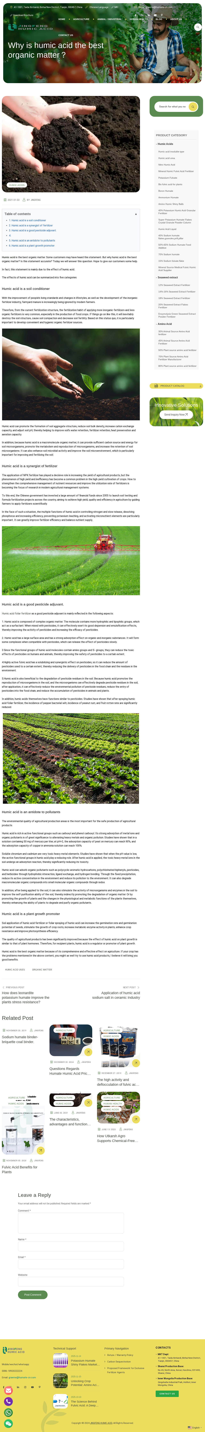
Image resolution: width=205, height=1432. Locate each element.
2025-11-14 (76, 1356)
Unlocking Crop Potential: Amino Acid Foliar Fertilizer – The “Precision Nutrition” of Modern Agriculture (85, 1383)
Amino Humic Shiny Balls (171, 204)
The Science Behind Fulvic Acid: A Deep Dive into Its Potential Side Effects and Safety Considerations (85, 1403)
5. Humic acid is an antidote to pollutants (32, 240)
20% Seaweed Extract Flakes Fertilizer (173, 306)
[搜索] (193, 106)
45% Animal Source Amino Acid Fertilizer (174, 342)
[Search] (198, 27)
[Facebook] (3, 1387)
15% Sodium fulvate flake (171, 261)
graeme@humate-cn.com (22, 1377)
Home (61, 19)
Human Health (112, 1103)
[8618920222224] (8, 1412)
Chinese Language (98, 7)
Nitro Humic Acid (166, 164)
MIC (116, 7)
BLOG (159, 19)
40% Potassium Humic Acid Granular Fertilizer (177, 212)
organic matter (42, 970)
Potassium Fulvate (167, 178)
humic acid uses (15, 970)
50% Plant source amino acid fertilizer (177, 350)
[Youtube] (32, 1387)
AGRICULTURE (81, 19)
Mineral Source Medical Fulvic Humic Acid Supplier (177, 268)
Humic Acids (17, 185)
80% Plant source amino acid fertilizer (177, 366)
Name (22, 1239)
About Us (176, 19)
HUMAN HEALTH (139, 19)
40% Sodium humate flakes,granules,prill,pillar (170, 237)
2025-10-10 (76, 1397)
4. (10, 235)
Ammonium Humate (168, 197)
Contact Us (167, 1394)
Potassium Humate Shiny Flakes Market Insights (84, 1362)
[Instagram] (25, 1387)
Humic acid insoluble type (171, 151)
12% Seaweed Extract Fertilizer (174, 285)
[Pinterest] (39, 1387)
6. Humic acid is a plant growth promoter (31, 245)
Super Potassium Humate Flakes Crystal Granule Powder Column (175, 221)
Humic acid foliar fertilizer (16, 613)
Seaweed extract (168, 277)
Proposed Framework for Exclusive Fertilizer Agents (125, 1370)
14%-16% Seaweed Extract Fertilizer (176, 291)
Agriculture (64, 1030)
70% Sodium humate (169, 254)
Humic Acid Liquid (167, 229)
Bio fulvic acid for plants (170, 184)
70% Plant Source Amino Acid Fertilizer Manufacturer (173, 358)
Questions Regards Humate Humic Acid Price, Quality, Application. (69, 1073)
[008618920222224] (8, 1401)
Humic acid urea (166, 158)
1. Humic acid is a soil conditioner (27, 220)
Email (22, 1257)
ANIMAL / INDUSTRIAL (109, 19)
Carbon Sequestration (119, 1361)
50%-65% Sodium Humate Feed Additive (174, 246)
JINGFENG (36, 200)
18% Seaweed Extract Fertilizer (174, 298)
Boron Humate (165, 191)
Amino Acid (165, 324)
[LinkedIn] (18, 1387)
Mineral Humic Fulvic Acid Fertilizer (176, 171)
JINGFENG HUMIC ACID (101, 1423)
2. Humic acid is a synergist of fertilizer (31, 225)
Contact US (65, 35)
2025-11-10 (76, 1376)
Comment (24, 1210)
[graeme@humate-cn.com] (8, 1390)
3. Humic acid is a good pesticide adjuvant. (32, 230)
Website (22, 1274)
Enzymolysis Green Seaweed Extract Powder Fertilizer (177, 315)
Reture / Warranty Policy (120, 1355)
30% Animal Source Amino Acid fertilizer (174, 333)
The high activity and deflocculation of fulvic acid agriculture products (118, 1084)
